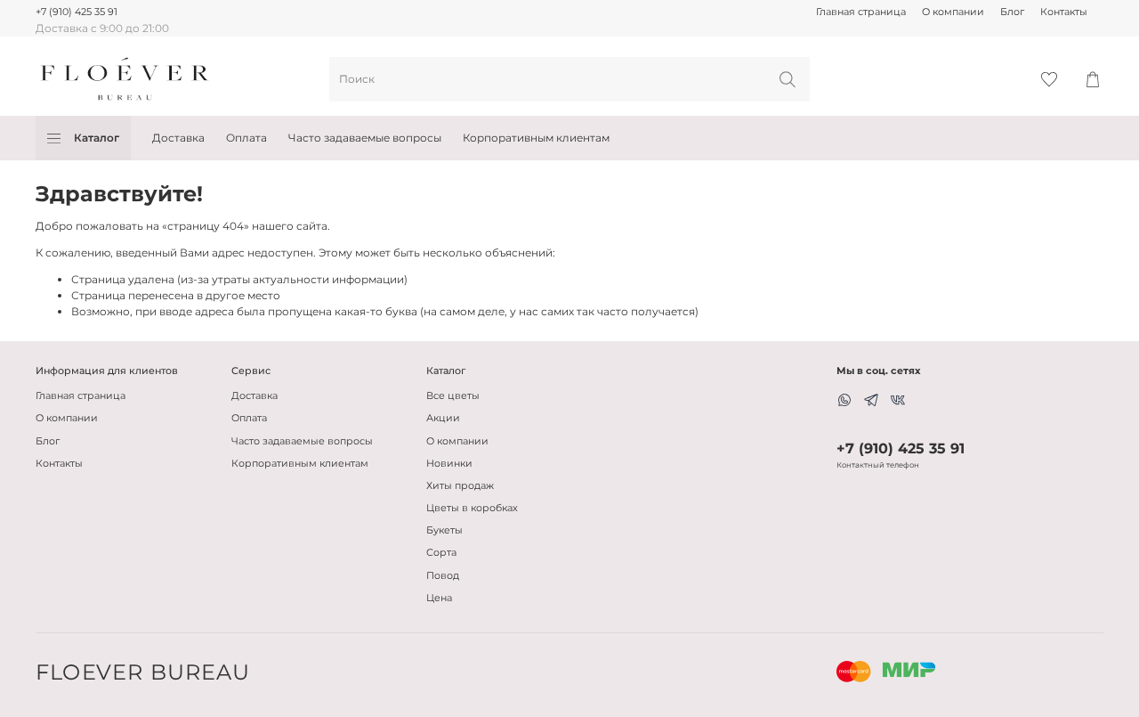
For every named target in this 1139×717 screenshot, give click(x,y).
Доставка (178, 137)
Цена (439, 598)
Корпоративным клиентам (536, 137)
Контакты (1063, 12)
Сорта (441, 552)
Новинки (449, 463)
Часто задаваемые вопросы (364, 137)
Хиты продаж (460, 486)
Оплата (246, 137)
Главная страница (861, 12)
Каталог (96, 137)
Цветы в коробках (472, 508)
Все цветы (453, 396)
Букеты (444, 530)
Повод (442, 576)
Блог (1012, 12)
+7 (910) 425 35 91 (76, 12)
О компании (953, 12)
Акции (443, 418)
